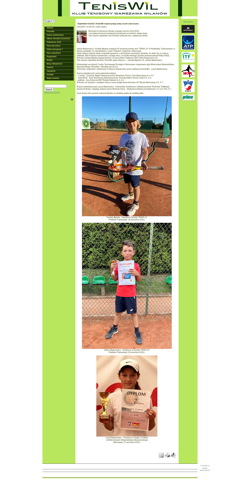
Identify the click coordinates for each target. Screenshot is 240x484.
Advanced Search (52, 92)
